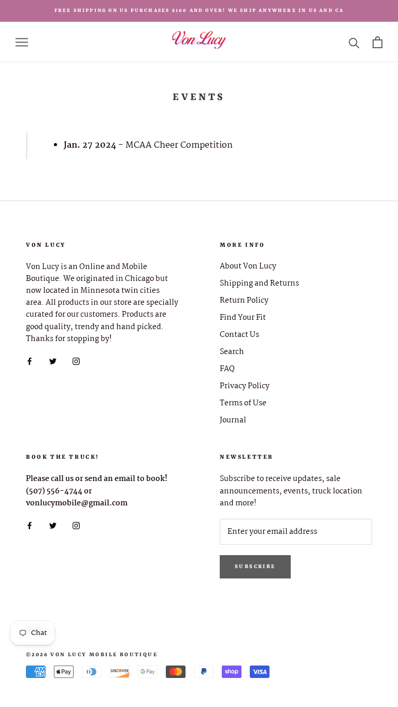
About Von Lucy (248, 266)
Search (232, 352)
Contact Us (239, 335)
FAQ (227, 369)
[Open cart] (377, 42)
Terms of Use (243, 403)
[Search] (354, 42)
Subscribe (255, 566)
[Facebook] (29, 361)
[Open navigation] (22, 42)
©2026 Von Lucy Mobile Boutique (92, 655)
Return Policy (244, 300)
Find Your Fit (243, 318)
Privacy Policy (244, 386)
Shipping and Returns (259, 283)
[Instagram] (76, 361)
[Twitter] (52, 361)
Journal (233, 420)
